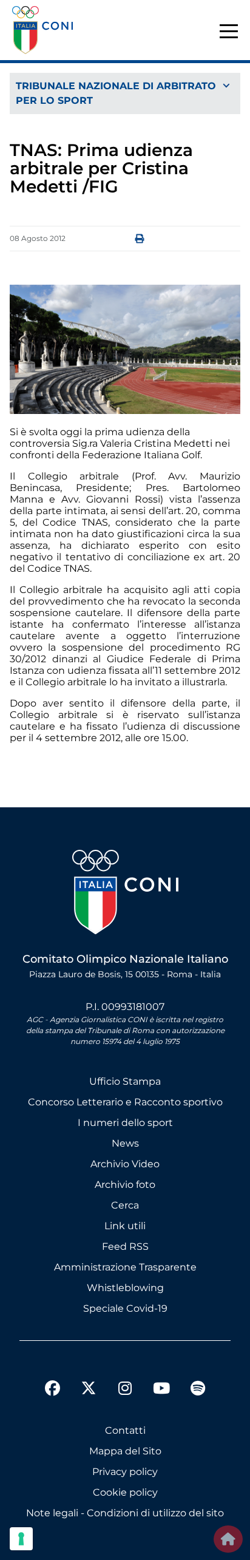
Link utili (125, 1226)
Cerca (125, 1205)
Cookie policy (125, 1492)
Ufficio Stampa (125, 1081)
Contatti (125, 1430)
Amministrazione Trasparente (125, 1267)
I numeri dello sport (125, 1122)
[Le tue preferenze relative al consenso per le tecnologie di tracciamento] (21, 1538)
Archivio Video (125, 1164)
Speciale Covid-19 (125, 1308)
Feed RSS (125, 1246)
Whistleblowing (125, 1288)
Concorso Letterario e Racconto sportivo (125, 1102)
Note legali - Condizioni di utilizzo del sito (125, 1513)
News (125, 1143)
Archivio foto (125, 1184)
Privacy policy (125, 1471)
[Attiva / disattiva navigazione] (125, 86)
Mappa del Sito (125, 1451)
